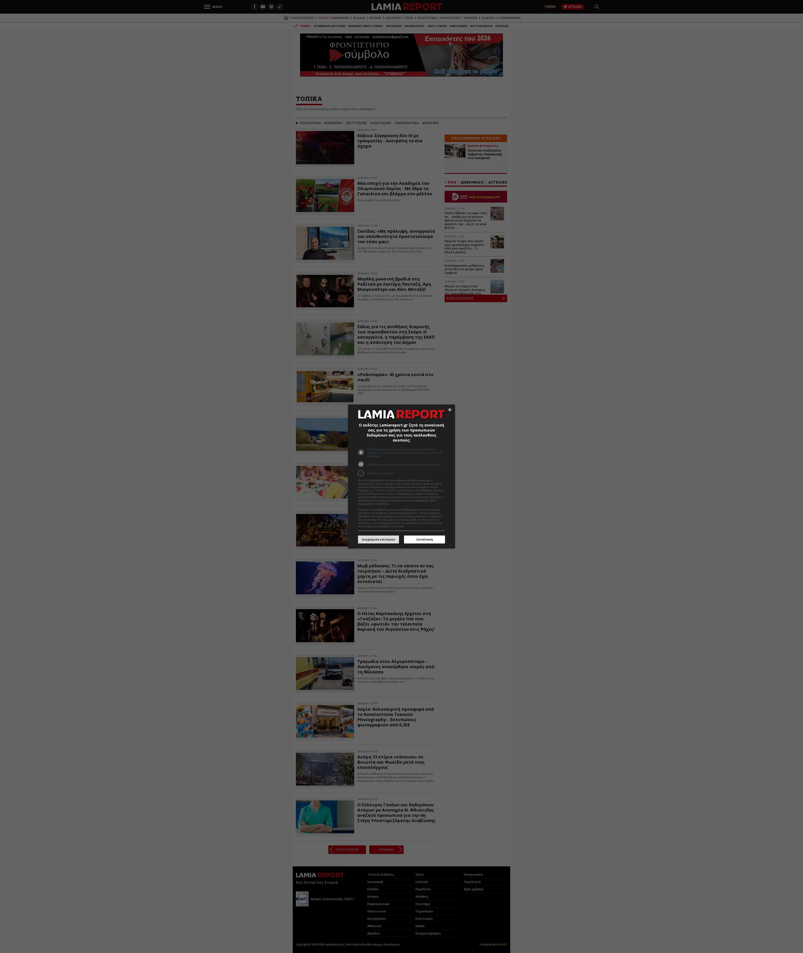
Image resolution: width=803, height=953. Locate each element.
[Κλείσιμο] (450, 410)
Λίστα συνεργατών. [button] (401, 504)
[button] (401, 473)
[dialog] (401, 476)
